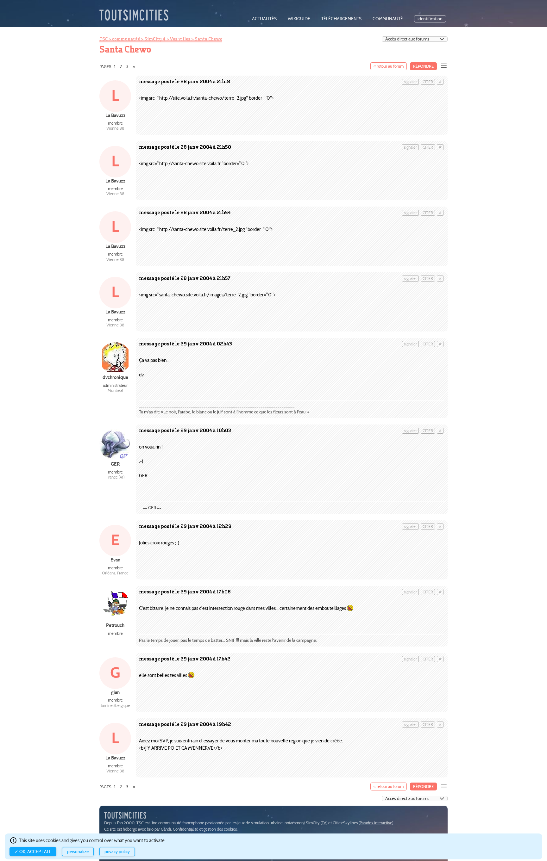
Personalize (78, 851)
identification (430, 19)
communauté (388, 19)
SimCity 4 (155, 39)
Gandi (166, 829)
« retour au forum (389, 66)
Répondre (423, 66)
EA (324, 823)
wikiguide (299, 19)
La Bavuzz (115, 115)
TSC (103, 39)
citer (428, 81)
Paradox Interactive (376, 823)
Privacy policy (117, 851)
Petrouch (115, 625)
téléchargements (341, 19)
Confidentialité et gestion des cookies (205, 829)
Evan (115, 560)
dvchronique (115, 377)
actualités (264, 19)
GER (115, 464)
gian (115, 692)
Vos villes (180, 39)
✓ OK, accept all (33, 851)
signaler (410, 81)
